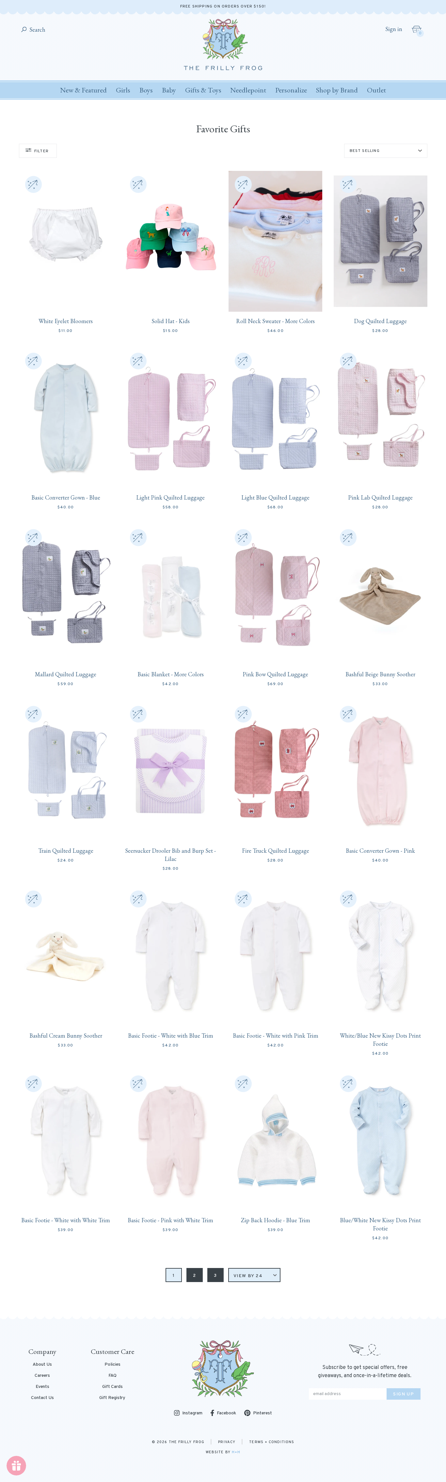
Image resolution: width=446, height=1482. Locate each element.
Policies (112, 1364)
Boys (146, 90)
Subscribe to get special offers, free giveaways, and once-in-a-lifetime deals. (364, 1371)
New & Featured (83, 90)
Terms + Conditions (271, 1442)
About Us (42, 1364)
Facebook (226, 1413)
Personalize (291, 90)
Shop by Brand (337, 90)
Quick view (66, 299)
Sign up (403, 1394)
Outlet (376, 90)
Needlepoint (248, 90)
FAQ (112, 1376)
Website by (223, 1452)
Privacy (226, 1442)
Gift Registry (112, 1398)
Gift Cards (112, 1387)
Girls (123, 90)
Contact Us (42, 1398)
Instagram (192, 1413)
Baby (169, 90)
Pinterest (262, 1413)
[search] (24, 30)
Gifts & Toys (203, 90)
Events (42, 1387)
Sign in (393, 29)
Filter (41, 151)
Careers (42, 1376)
